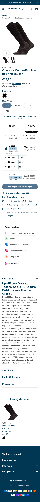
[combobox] (12, 157)
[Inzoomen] (20, 38)
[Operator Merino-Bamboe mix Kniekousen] (10, 411)
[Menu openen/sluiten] (3, 8)
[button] (2, 2)
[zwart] (4, 95)
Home (4, 15)
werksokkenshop (23, 486)
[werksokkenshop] (16, 9)
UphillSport (7, 67)
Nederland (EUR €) (20, 481)
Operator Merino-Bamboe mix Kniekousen (9, 428)
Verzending (16, 83)
